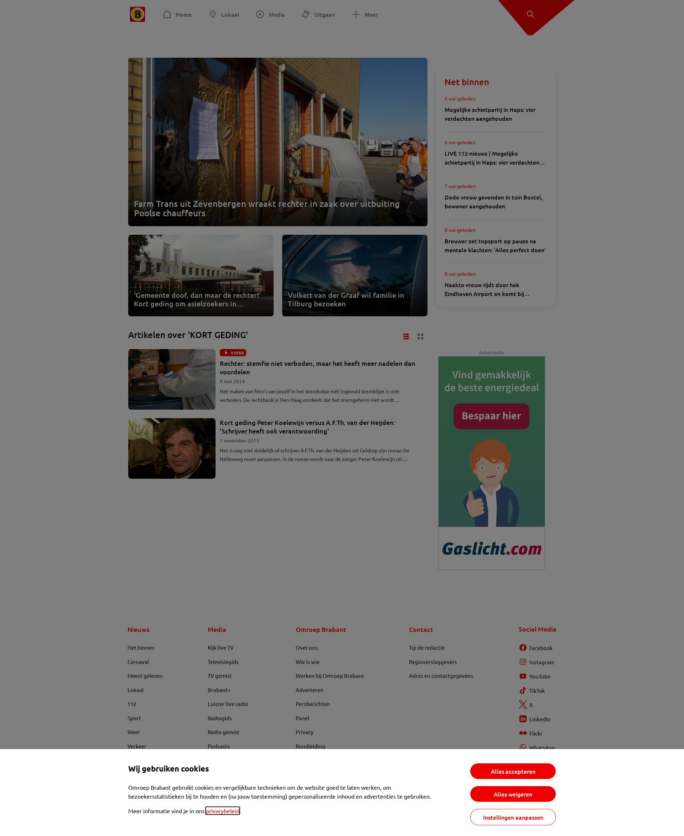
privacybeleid (222, 810)
